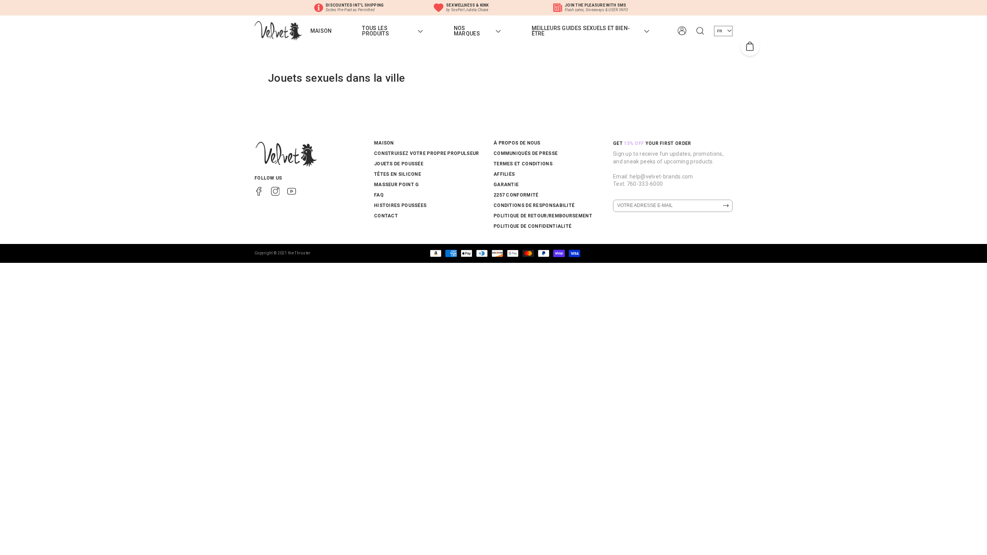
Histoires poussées (400, 205)
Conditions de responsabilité (534, 205)
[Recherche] (700, 30)
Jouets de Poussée (398, 163)
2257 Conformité (516, 195)
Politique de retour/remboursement (543, 216)
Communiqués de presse (526, 153)
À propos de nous (517, 143)
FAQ (379, 195)
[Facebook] (258, 190)
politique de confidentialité (532, 226)
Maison (384, 143)
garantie (506, 184)
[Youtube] (291, 190)
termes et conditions (523, 163)
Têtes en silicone (397, 174)
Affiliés (504, 174)
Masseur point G (396, 184)
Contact (386, 216)
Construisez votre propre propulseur (426, 153)
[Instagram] (275, 190)
